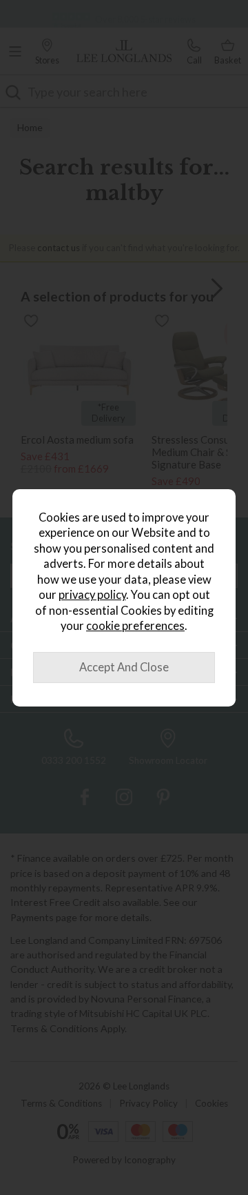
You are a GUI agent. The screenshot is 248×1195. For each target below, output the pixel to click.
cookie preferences (135, 626)
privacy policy (92, 595)
